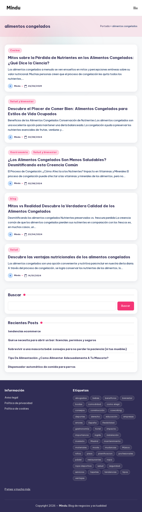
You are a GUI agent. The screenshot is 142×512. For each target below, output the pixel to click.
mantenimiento (112, 441)
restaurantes (94, 459)
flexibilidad (108, 422)
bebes (96, 398)
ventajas (79, 478)
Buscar (14, 295)
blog (13, 198)
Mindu (13, 8)
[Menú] (135, 8)
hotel (98, 428)
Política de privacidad (18, 403)
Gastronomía (19, 152)
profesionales (126, 453)
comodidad (94, 404)
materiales (81, 447)
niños (78, 453)
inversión (79, 441)
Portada (105, 26)
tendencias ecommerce (24, 331)
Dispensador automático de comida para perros (41, 367)
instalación (113, 435)
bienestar (127, 398)
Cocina (15, 50)
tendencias (110, 472)
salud (100, 466)
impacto (111, 428)
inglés (98, 435)
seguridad (114, 466)
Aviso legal (11, 397)
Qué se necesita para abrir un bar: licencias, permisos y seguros (52, 340)
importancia (82, 435)
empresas (128, 416)
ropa (109, 459)
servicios (79, 472)
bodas (78, 404)
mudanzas (110, 447)
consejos (79, 410)
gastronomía (82, 428)
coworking (116, 410)
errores (78, 422)
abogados (81, 398)
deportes (80, 416)
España (93, 422)
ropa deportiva (83, 466)
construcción (97, 410)
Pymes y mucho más (17, 489)
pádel (78, 459)
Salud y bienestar (22, 101)
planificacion (105, 453)
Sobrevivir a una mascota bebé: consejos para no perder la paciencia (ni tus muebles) (67, 349)
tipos (125, 472)
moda (96, 447)
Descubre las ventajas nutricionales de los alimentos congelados (69, 257)
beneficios (110, 398)
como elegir (113, 404)
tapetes (94, 472)
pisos (89, 453)
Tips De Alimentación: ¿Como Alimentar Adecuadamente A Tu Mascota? (58, 358)
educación (111, 416)
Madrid (94, 441)
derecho (95, 416)
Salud (14, 249)
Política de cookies (17, 408)
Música (126, 447)
